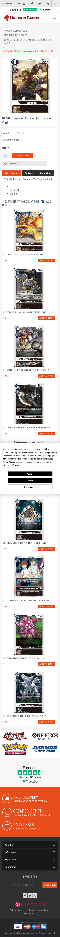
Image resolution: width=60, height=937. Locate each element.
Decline (30, 480)
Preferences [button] (15, 465)
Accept (30, 474)
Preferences (30, 487)
